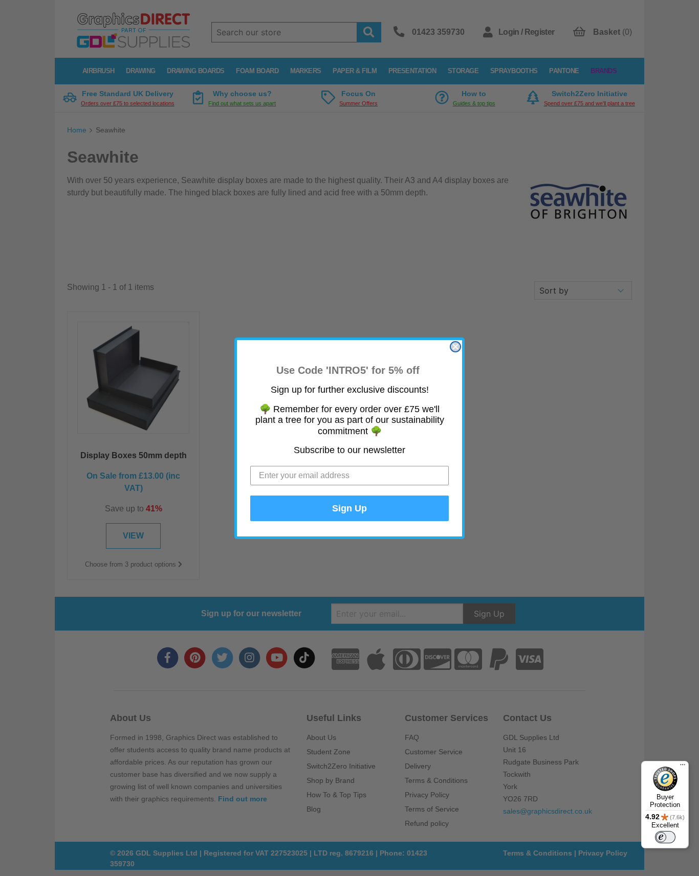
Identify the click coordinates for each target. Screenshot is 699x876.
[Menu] (682, 767)
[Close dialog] (455, 347)
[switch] (665, 837)
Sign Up (349, 508)
